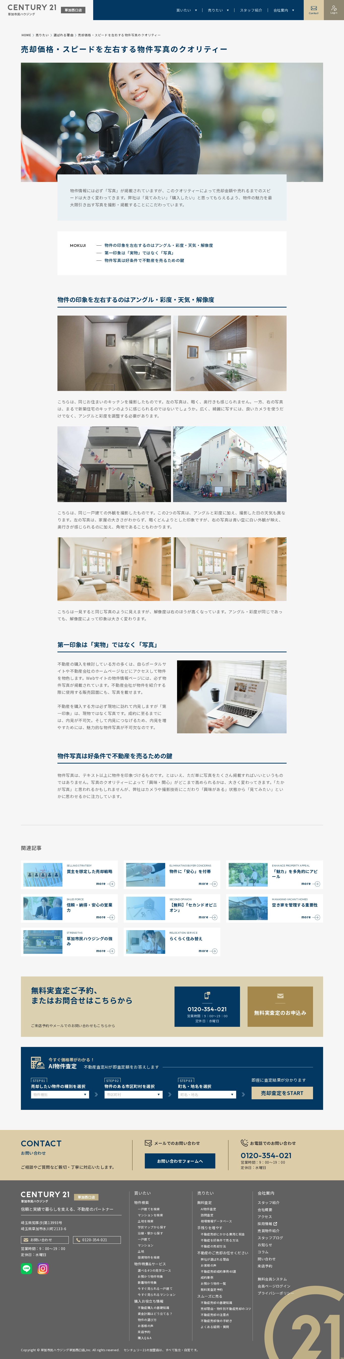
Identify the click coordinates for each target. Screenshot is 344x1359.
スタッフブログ (270, 1237)
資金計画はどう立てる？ (155, 1313)
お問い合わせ (41, 1239)
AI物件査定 (208, 1209)
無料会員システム (272, 1278)
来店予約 (144, 1332)
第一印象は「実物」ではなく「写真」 (140, 253)
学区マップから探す (152, 1227)
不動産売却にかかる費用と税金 (223, 1234)
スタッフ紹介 (251, 10)
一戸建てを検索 (149, 1209)
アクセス (265, 1216)
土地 (141, 1251)
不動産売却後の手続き (216, 1320)
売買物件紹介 (269, 1230)
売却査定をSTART (282, 1093)
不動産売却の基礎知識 (216, 1302)
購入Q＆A (145, 1338)
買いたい (183, 10)
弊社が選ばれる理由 (215, 1259)
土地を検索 (146, 1221)
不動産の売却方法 (213, 1246)
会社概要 (265, 1209)
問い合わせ (267, 1258)
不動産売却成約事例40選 (218, 1271)
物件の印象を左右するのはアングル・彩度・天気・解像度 (159, 245)
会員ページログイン (274, 1286)
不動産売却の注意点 (215, 1314)
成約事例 (207, 1277)
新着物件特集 (147, 1282)
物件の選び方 (147, 1319)
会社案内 (280, 10)
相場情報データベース (216, 1221)
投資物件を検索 (149, 1257)
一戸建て (144, 1239)
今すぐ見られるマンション (157, 1294)
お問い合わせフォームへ (180, 1161)
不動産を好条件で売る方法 (220, 1240)
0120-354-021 (94, 1239)
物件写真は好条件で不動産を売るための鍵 (144, 260)
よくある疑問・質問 (215, 1327)
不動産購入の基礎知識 (153, 1307)
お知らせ (265, 1244)
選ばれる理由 (64, 35)
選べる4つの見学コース (154, 1270)
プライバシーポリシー (276, 1293)
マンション (146, 1245)
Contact (314, 13)
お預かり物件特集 (150, 1276)
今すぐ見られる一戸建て (155, 1288)
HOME (26, 35)
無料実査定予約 (212, 1289)
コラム (263, 1251)
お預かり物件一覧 (213, 1283)
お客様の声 (146, 1326)
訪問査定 (207, 1215)
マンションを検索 (150, 1215)
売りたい (215, 10)
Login (334, 12)
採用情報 (265, 1223)
